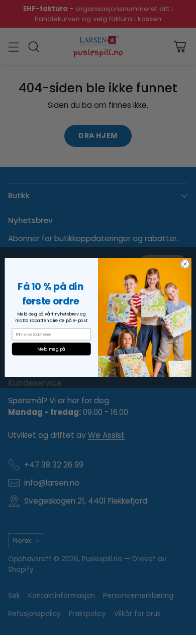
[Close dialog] (185, 264)
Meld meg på (51, 349)
